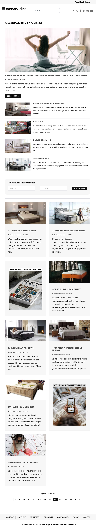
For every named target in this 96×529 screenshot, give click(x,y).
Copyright (21, 517)
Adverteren (35, 517)
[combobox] (45, 10)
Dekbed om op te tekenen (23, 462)
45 (50, 499)
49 (71, 499)
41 (29, 499)
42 (34, 499)
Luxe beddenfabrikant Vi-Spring (67, 349)
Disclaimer (48, 517)
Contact (10, 517)
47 (60, 499)
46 (55, 499)
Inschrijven (80, 188)
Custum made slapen (20, 348)
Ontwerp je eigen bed (21, 407)
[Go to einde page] (79, 499)
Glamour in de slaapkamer (68, 230)
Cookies (86, 517)
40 (24, 499)
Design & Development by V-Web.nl (60, 524)
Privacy (76, 517)
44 (44, 499)
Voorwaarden (63, 517)
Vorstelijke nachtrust (66, 289)
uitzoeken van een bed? (22, 230)
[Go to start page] (15, 499)
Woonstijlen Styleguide (82, 2)
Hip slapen (38, 121)
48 (66, 499)
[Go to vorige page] (20, 499)
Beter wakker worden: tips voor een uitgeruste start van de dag (47, 75)
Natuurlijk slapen (42, 140)
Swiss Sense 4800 (41, 158)
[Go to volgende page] (76, 499)
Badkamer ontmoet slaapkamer (48, 103)
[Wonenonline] (16, 8)
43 (39, 499)
